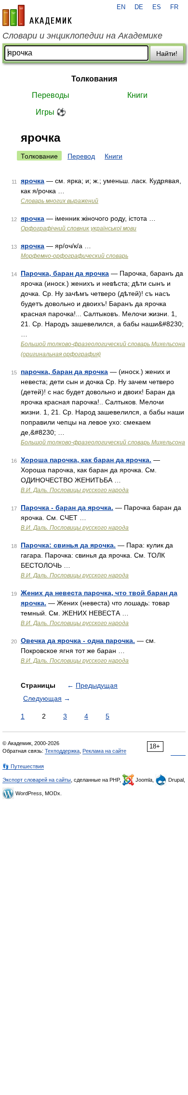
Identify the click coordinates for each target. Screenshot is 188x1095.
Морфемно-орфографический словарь (74, 256)
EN (121, 7)
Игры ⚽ (51, 112)
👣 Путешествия (23, 766)
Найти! (166, 53)
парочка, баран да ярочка (64, 371)
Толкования (94, 79)
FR (174, 7)
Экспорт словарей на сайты (36, 780)
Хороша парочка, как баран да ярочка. (86, 460)
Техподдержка (62, 751)
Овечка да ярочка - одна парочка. (78, 640)
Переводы (50, 95)
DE (138, 7)
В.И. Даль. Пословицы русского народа (75, 490)
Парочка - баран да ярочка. (67, 507)
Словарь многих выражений (59, 201)
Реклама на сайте (104, 751)
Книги (137, 95)
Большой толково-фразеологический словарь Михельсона (103, 442)
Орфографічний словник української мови (78, 228)
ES (156, 7)
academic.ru (37, 15)
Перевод (81, 156)
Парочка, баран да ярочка (65, 273)
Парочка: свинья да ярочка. (68, 545)
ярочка (32, 181)
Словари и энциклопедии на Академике (82, 35)
